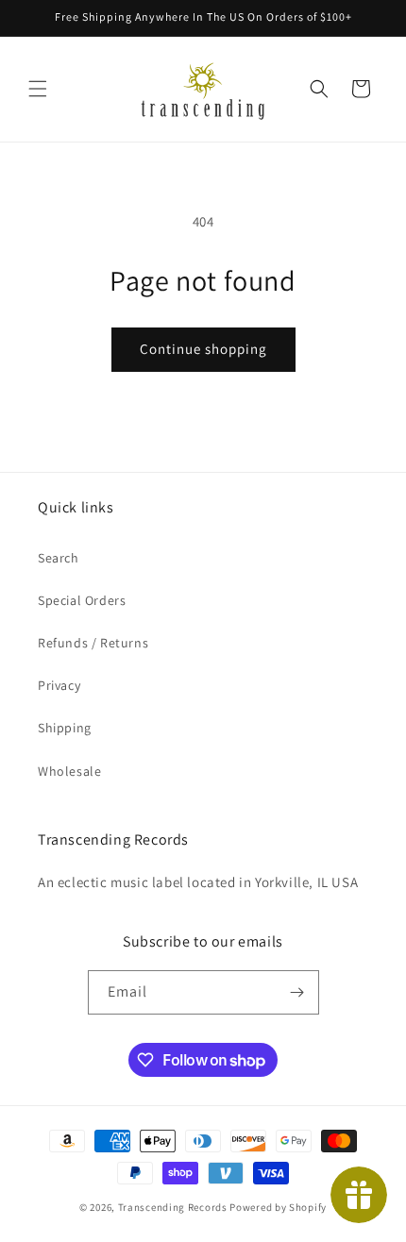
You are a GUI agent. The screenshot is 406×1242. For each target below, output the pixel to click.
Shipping (65, 727)
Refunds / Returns (93, 642)
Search (58, 557)
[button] (38, 88)
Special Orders (82, 600)
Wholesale (69, 771)
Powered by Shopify (278, 1207)
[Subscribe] (297, 992)
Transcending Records (173, 1207)
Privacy (59, 685)
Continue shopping (203, 349)
